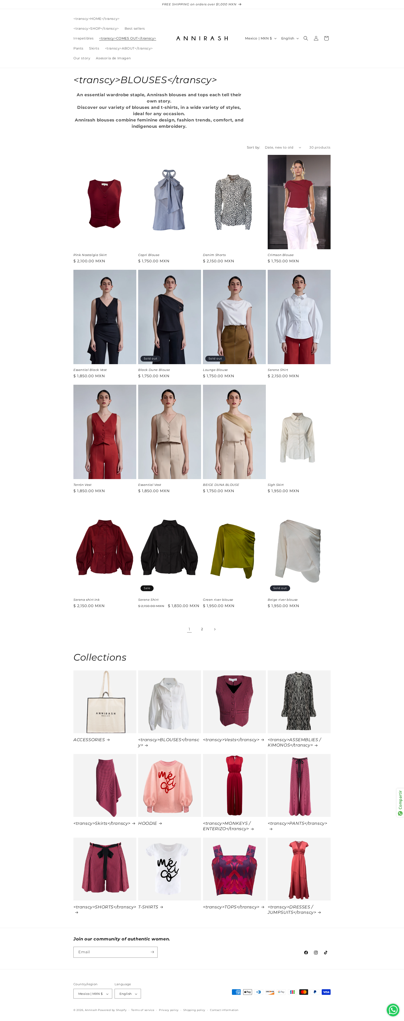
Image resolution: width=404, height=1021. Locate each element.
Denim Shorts (214, 255)
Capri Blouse (148, 255)
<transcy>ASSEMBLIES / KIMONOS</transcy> (294, 742)
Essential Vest (149, 485)
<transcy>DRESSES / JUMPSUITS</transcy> (292, 909)
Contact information (224, 1010)
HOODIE (147, 823)
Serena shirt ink (86, 599)
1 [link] (189, 629)
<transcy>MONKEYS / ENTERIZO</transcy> (227, 826)
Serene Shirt (278, 370)
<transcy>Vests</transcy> (231, 739)
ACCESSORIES (89, 739)
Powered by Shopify (112, 1010)
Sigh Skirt (276, 485)
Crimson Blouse (281, 255)
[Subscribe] (152, 951)
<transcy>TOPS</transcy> (231, 907)
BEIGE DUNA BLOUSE (221, 485)
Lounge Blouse (215, 370)
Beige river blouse (283, 599)
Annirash (91, 1010)
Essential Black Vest (90, 370)
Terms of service (142, 1010)
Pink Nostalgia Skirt (90, 255)
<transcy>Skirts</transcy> (101, 823)
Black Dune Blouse (154, 370)
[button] (306, 38)
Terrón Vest (82, 485)
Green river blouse (218, 599)
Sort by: (253, 147)
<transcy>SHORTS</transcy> (104, 907)
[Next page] (214, 629)
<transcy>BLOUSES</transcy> (168, 742)
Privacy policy (169, 1010)
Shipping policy (194, 1010)
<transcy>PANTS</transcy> (297, 823)
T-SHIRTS (148, 907)
